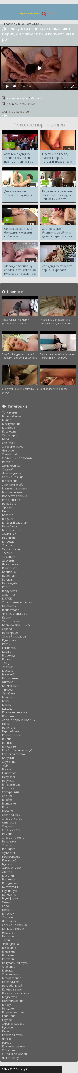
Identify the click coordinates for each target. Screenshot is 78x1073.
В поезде (8, 541)
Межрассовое (11, 978)
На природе (10, 632)
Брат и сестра (11, 530)
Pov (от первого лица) (17, 750)
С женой (7, 469)
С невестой (9, 454)
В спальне (9, 803)
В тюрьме (8, 716)
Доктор (7, 872)
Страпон (8, 629)
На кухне (8, 1008)
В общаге (8, 849)
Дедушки (8, 560)
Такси (6, 940)
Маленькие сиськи (14, 488)
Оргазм (7, 507)
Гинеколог (9, 773)
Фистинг (7, 682)
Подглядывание (12, 1001)
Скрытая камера (13, 1023)
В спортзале (10, 610)
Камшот (7, 651)
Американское (11, 868)
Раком (6, 644)
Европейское (11, 731)
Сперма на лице (12, 477)
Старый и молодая (14, 636)
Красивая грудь (12, 1035)
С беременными (13, 446)
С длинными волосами (17, 458)
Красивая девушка (14, 712)
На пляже (8, 727)
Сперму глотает (13, 818)
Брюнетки (8, 879)
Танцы (6, 663)
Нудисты (8, 932)
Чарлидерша (10, 944)
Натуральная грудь (15, 963)
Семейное (9, 693)
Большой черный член (17, 625)
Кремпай (8, 959)
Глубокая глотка (13, 754)
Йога (5, 1031)
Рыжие (6, 1042)
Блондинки (9, 572)
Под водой (9, 860)
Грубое (7, 1020)
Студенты (8, 762)
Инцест (7, 511)
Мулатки (8, 875)
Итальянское (11, 500)
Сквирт (7, 902)
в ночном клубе (17, 98)
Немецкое (9, 538)
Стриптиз (8, 595)
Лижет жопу (10, 1058)
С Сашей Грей (11, 830)
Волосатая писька (14, 496)
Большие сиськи (13, 929)
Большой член (12, 416)
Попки (6, 724)
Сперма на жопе (13, 837)
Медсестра (9, 997)
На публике (9, 526)
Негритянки (10, 678)
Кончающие (10, 686)
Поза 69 (7, 811)
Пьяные (7, 743)
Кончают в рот (12, 989)
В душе (7, 769)
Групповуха (10, 891)
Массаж (7, 670)
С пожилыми (10, 974)
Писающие (9, 431)
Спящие (7, 796)
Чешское (8, 450)
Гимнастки (9, 648)
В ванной (8, 674)
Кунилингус (9, 640)
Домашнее (9, 534)
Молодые (8, 428)
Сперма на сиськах (14, 925)
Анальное (8, 967)
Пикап (6, 807)
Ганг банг (8, 1016)
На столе (8, 936)
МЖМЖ (7, 598)
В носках (8, 913)
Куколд (7, 708)
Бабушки (8, 758)
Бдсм (5, 439)
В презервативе (13, 1012)
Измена (7, 834)
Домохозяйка (11, 465)
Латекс (6, 1039)
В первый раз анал (14, 522)
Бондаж (7, 579)
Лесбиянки (9, 921)
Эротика (7, 667)
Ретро (6, 587)
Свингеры (8, 443)
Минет (6, 420)
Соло (5, 906)
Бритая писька (12, 492)
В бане (6, 739)
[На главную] (30, 13)
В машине (8, 951)
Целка (6, 910)
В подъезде (10, 883)
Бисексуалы (10, 887)
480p (5, 115)
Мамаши (36, 98)
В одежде (8, 655)
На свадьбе (10, 583)
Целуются (9, 777)
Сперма (7, 545)
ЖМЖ (5, 765)
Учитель (7, 917)
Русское (7, 1027)
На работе (9, 503)
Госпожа (8, 788)
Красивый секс (12, 735)
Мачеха (7, 697)
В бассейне (9, 481)
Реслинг (7, 462)
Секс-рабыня (10, 792)
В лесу (6, 1004)
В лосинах (9, 955)
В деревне (9, 948)
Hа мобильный (12, 985)
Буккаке (7, 864)
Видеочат (8, 576)
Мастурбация (11, 424)
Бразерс (7, 515)
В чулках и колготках (16, 993)
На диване (9, 841)
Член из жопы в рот (15, 614)
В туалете (9, 746)
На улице (8, 781)
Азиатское (9, 822)
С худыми (8, 826)
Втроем (7, 659)
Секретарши (10, 435)
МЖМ (5, 701)
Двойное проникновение (19, 720)
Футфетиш (9, 853)
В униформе (10, 898)
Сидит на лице (11, 549)
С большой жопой (14, 1054)
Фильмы (7, 689)
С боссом (8, 1050)
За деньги (8, 557)
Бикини (7, 705)
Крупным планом (13, 1046)
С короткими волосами (18, 602)
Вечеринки (9, 894)
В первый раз (11, 784)
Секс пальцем (11, 815)
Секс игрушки (11, 621)
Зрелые (7, 553)
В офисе (7, 519)
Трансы (7, 845)
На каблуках (10, 982)
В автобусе (10, 568)
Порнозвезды (11, 856)
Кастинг (7, 617)
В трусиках (9, 591)
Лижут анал (10, 564)
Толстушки (9, 412)
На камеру (9, 606)
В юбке (7, 800)
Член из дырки (11, 473)
